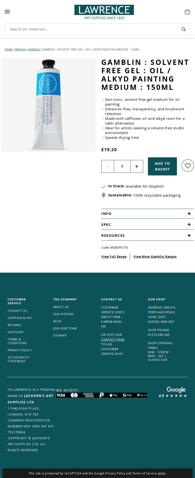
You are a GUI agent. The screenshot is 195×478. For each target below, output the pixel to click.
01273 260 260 (159, 335)
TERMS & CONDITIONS (17, 341)
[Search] (183, 28)
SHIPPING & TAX (20, 318)
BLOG (57, 321)
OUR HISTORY (63, 314)
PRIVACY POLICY (20, 350)
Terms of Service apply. (149, 473)
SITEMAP (60, 335)
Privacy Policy (115, 473)
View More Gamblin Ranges (154, 257)
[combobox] (91, 29)
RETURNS (15, 325)
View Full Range (114, 257)
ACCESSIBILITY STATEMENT (19, 359)
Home (9, 49)
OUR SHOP (16, 332)
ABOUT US (61, 307)
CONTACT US (17, 311)
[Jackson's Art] (95, 11)
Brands (20, 49)
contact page (112, 339)
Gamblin (34, 49)
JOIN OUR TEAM (65, 328)
